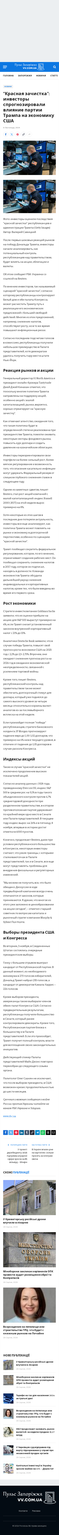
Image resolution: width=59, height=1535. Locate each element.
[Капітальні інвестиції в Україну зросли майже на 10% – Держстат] (8, 1469)
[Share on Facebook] (5, 134)
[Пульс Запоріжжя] (29, 67)
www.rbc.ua (9, 1116)
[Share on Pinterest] (17, 134)
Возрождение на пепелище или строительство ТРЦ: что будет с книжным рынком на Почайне (24, 1330)
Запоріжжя (25, 75)
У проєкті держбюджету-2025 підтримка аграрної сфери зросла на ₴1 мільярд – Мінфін (17, 1155)
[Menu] (5, 67)
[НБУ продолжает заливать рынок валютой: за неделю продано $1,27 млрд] (8, 1432)
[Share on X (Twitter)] (11, 134)
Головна (8, 75)
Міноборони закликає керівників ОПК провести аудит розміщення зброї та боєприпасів (28, 1274)
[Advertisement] (29, 31)
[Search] (54, 67)
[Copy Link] (23, 134)
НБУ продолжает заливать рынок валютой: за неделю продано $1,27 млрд (35, 1431)
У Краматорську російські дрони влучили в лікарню (24, 1221)
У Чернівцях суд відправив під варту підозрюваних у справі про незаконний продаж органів (35, 1450)
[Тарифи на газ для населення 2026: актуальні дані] (8, 1398)
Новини (41, 75)
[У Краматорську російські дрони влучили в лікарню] (29, 1197)
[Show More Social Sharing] (29, 134)
